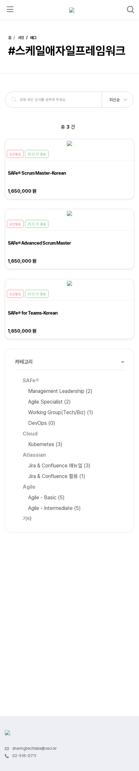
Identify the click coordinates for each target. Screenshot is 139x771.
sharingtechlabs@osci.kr (34, 748)
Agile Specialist (49, 402)
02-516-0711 (24, 756)
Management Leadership (60, 391)
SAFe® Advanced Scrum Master (39, 243)
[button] (118, 98)
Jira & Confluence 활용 (56, 476)
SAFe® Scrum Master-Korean (37, 173)
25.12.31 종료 (36, 154)
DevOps (41, 423)
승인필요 (15, 154)
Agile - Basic (46, 497)
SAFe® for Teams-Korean (33, 313)
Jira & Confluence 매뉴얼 (59, 466)
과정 (21, 37)
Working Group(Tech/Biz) (60, 412)
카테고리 (24, 362)
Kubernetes (45, 444)
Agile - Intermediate (54, 508)
